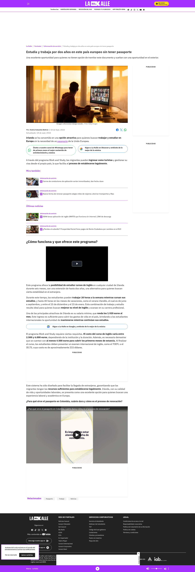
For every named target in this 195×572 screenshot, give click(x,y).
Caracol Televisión (64, 524)
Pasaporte (49, 499)
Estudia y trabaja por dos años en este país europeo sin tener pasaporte (88, 46)
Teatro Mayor (62, 541)
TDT (90, 527)
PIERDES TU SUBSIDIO (102, 9)
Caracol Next (62, 549)
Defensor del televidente (97, 524)
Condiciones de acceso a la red (133, 521)
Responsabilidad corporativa (132, 524)
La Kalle (29, 46)
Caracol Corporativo (65, 546)
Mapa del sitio (93, 541)
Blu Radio (61, 529)
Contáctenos (93, 532)
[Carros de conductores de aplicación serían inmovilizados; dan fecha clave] (32, 182)
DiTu (59, 535)
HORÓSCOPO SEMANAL (68, 9)
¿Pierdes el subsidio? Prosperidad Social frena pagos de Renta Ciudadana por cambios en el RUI (82, 229)
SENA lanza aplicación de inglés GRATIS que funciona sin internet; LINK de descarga (77, 216)
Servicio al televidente (96, 521)
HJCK (60, 532)
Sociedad (37, 46)
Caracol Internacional (65, 543)
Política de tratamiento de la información (136, 527)
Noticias (73, 499)
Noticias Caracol (63, 521)
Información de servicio (52, 46)
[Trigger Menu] (28, 4)
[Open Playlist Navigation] (168, 568)
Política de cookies (129, 529)
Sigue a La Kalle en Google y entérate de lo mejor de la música (78, 326)
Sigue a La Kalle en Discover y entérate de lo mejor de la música (104, 148)
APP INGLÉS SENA (119, 9)
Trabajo (61, 499)
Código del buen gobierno (97, 529)
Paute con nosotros (95, 538)
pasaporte (62, 141)
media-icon (97, 568)
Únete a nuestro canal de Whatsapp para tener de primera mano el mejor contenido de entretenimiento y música (53, 150)
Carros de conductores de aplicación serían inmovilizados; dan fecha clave (73, 181)
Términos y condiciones (130, 532)
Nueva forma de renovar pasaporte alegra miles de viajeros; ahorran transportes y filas (78, 194)
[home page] (97, 3)
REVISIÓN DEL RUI (85, 9)
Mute (147, 568)
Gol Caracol (62, 527)
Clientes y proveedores (96, 535)
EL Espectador (63, 538)
